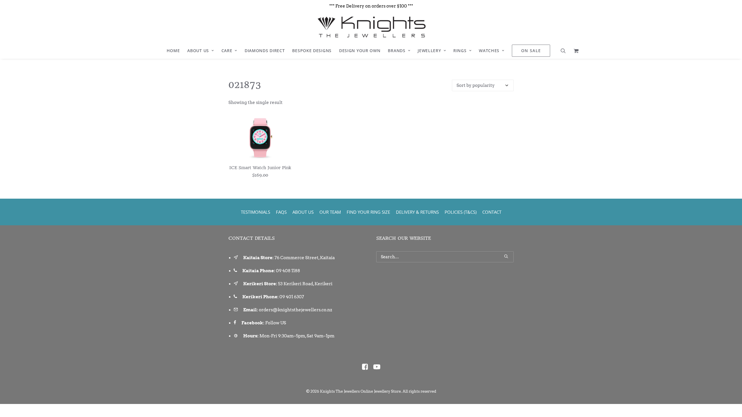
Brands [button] (396, 50)
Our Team (330, 212)
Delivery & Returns (417, 212)
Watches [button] (489, 50)
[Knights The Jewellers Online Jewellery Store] (371, 27)
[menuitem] (173, 50)
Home (173, 50)
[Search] (445, 256)
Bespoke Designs (312, 50)
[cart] (574, 50)
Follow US (275, 322)
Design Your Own (360, 50)
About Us (198, 50)
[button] (565, 50)
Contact (491, 212)
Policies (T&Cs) (461, 212)
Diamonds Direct (265, 50)
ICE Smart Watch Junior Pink (260, 167)
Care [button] (226, 50)
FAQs (281, 212)
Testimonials (255, 212)
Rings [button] (460, 50)
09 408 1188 (288, 270)
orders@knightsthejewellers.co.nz (295, 309)
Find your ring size (368, 212)
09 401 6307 (291, 296)
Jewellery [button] (429, 50)
